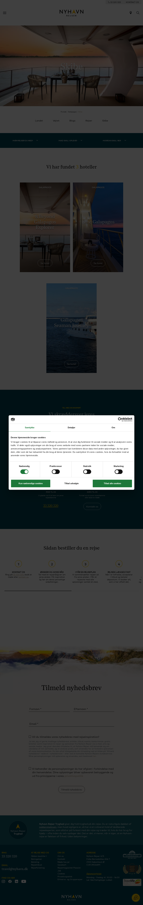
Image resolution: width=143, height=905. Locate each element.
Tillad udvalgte (71, 483)
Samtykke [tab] (29, 427)
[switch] (56, 471)
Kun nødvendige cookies (31, 483)
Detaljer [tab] (71, 427)
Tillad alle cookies (112, 483)
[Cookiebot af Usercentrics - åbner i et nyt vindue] (120, 419)
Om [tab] (113, 427)
